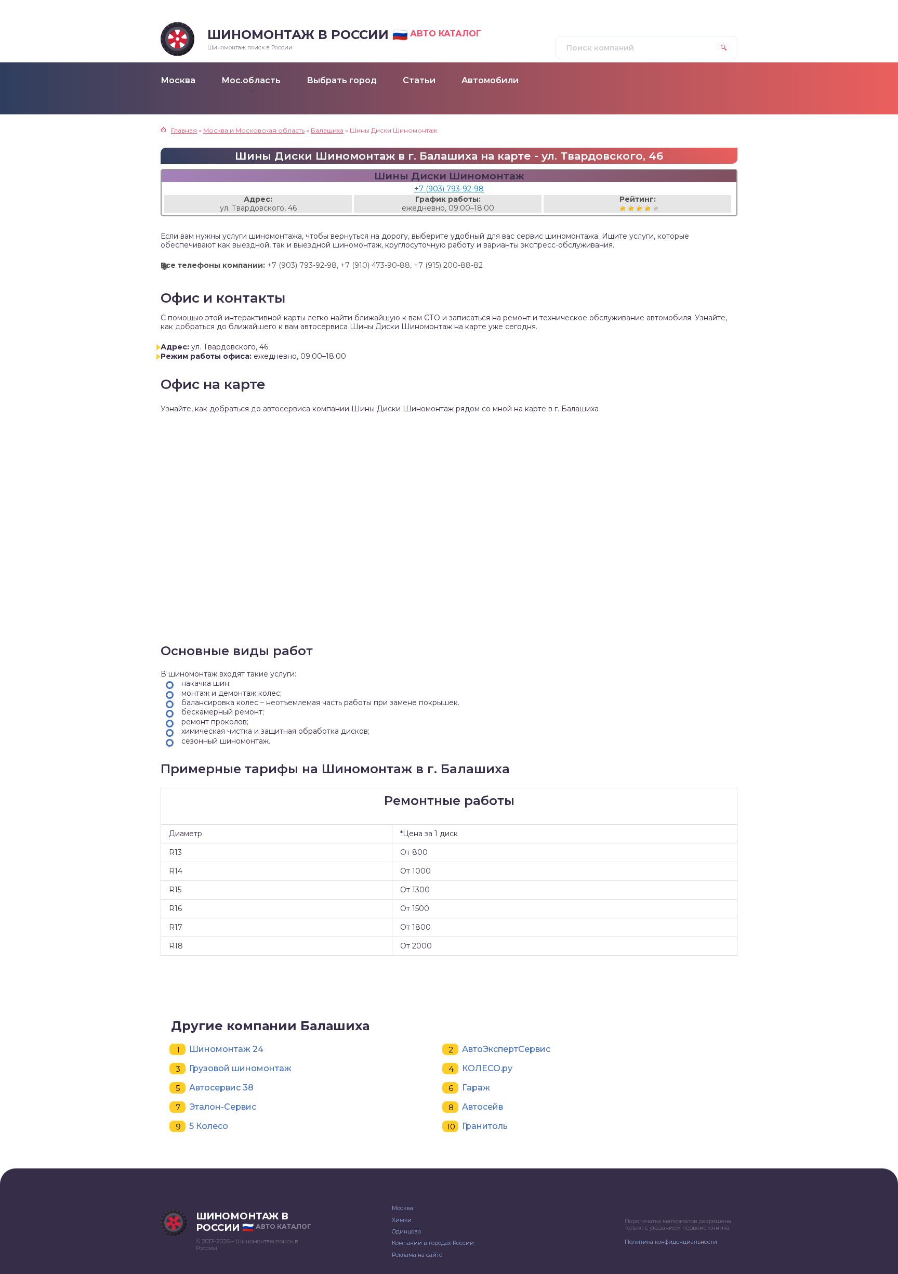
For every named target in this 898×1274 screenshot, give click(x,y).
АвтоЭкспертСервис (506, 1049)
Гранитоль (485, 1126)
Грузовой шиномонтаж (240, 1068)
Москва (402, 1208)
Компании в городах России (433, 1242)
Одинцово (406, 1231)
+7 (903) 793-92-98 (449, 188)
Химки (402, 1220)
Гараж (476, 1088)
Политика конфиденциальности (671, 1241)
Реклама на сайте (417, 1254)
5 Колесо (208, 1126)
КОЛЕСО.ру (487, 1068)
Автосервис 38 (221, 1088)
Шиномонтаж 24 (226, 1049)
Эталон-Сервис (222, 1107)
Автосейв (482, 1107)
